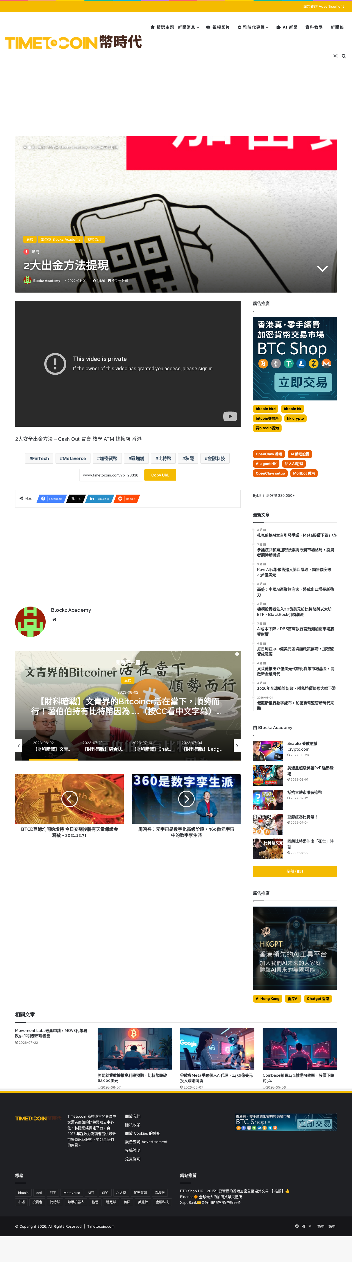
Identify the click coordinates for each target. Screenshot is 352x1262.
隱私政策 (133, 1125)
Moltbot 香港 (304, 473)
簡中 (332, 1226)
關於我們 (133, 1116)
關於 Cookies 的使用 (143, 1133)
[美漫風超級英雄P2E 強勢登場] (268, 775)
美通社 (143, 1202)
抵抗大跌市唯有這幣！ (306, 792)
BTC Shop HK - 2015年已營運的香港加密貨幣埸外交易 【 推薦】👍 (235, 1191)
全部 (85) (295, 871)
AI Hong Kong (267, 998)
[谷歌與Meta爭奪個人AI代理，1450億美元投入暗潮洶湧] (217, 1049)
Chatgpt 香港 (318, 998)
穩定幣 (111, 1202)
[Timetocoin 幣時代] (73, 42)
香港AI (293, 998)
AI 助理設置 (299, 454)
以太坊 (121, 1193)
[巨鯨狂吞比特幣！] (268, 824)
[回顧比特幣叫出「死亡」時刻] (268, 848)
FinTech (40, 458)
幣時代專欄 (253, 27)
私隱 (189, 458)
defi (39, 1193)
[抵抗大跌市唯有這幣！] (268, 800)
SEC (105, 1193)
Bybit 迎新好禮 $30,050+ (274, 495)
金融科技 (216, 458)
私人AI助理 (294, 463)
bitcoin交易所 (267, 418)
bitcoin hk (292, 408)
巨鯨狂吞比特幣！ (302, 817)
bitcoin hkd (266, 408)
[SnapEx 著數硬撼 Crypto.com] (268, 751)
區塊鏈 (137, 458)
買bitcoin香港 (267, 428)
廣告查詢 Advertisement (324, 6)
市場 (21, 1202)
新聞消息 (187, 27)
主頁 (31, 147)
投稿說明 (133, 1150)
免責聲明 (133, 1159)
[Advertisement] (176, 86)
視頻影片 (220, 27)
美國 (127, 1202)
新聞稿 (337, 27)
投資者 (37, 1202)
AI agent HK (266, 463)
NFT (91, 1193)
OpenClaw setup (270, 473)
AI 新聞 (289, 27)
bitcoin (23, 1193)
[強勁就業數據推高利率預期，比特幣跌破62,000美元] (135, 1049)
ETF (53, 1193)
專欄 (41, 147)
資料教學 (314, 27)
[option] (128, 706)
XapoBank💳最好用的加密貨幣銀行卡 (210, 1202)
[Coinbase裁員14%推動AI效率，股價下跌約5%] (300, 1049)
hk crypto (295, 418)
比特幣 (164, 458)
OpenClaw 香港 (269, 454)
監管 (95, 1202)
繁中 (320, 1226)
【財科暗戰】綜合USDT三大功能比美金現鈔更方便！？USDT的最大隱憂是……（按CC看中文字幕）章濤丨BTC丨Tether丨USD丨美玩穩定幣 (128, 711)
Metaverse (74, 458)
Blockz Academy (46, 281)
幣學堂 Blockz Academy (68, 147)
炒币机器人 (76, 1202)
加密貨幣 (108, 458)
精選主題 (164, 27)
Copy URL (160, 475)
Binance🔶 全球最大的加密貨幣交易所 (211, 1196)
